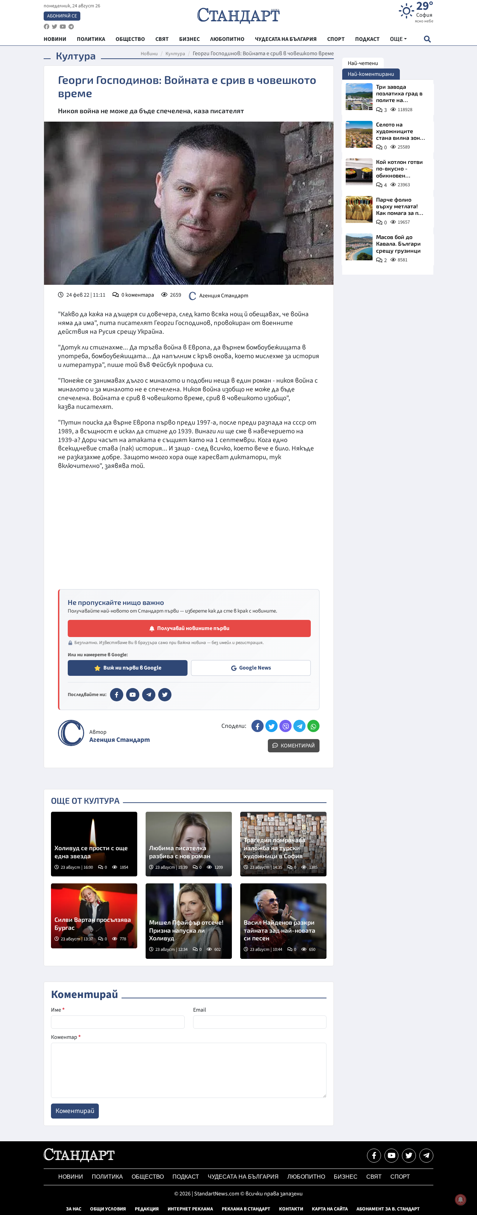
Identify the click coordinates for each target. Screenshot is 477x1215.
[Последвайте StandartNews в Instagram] (54, 27)
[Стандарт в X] (164, 694)
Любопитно (306, 1177)
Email (199, 1010)
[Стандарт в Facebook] (116, 694)
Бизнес (346, 1177)
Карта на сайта (330, 1209)
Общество (148, 1177)
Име (58, 1010)
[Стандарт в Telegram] (148, 694)
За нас (73, 1209)
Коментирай (297, 746)
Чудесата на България (243, 1177)
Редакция (147, 1209)
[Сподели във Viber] (285, 726)
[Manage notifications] (460, 1199)
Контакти (291, 1209)
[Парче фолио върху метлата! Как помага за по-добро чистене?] (359, 209)
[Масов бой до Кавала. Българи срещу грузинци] (359, 246)
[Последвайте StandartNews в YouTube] (63, 27)
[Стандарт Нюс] (79, 1160)
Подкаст (186, 1177)
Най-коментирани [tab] (371, 74)
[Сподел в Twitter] (271, 726)
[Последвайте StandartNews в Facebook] (46, 27)
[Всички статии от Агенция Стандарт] (71, 733)
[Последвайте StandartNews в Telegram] (71, 27)
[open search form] (427, 38)
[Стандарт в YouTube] (132, 694)
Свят (374, 1177)
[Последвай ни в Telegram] (426, 1156)
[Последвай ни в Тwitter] (409, 1156)
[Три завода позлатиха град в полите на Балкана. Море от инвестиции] (359, 96)
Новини (149, 53)
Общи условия (108, 1209)
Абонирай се (62, 16)
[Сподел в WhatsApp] (313, 726)
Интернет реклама (190, 1209)
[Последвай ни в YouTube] (391, 1156)
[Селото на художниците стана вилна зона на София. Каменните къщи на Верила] (359, 134)
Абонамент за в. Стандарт (388, 1209)
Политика (107, 1177)
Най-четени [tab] (363, 63)
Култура (175, 53)
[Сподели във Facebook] (257, 726)
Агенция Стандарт (223, 295)
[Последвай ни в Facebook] (374, 1156)
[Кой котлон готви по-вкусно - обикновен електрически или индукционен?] (359, 171)
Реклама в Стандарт (246, 1209)
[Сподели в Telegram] (299, 726)
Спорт (400, 1177)
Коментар (66, 1037)
